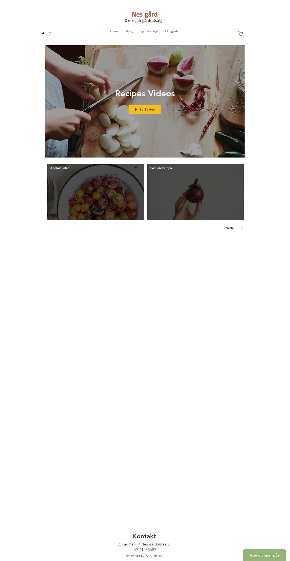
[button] (241, 33)
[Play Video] (96, 191)
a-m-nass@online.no (144, 555)
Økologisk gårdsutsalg (143, 20)
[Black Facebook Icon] (43, 33)
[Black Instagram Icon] (49, 33)
